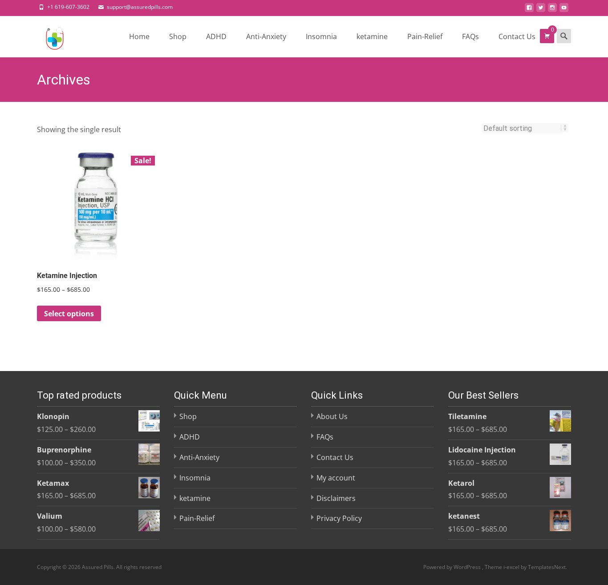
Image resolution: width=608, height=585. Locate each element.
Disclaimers (336, 498)
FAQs (470, 36)
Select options (69, 314)
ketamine (372, 36)
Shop (177, 36)
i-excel (512, 567)
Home (139, 36)
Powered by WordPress (452, 567)
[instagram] (552, 10)
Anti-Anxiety (266, 36)
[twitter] (540, 10)
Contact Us (517, 36)
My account (335, 478)
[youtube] (563, 10)
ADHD (216, 36)
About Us (332, 416)
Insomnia (321, 36)
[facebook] (529, 10)
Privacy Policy (339, 518)
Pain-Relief (424, 36)
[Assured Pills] (48, 36)
